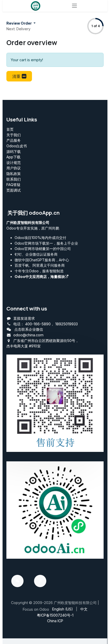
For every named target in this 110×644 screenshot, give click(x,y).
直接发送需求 (24, 318)
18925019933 (66, 324)
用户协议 (13, 168)
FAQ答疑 (13, 184)
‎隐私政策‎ (13, 173)
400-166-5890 (38, 324)
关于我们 (13, 135)
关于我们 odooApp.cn (33, 212)
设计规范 (13, 162)
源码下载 (13, 151)
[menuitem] (62, 609)
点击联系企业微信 (28, 329)
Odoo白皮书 (16, 146)
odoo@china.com (28, 335)
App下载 (13, 157)
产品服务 (13, 140)
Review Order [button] (19, 23)
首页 (10, 129)
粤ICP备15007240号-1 (55, 615)
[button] (19, 76)
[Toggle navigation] (74, 6)
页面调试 (13, 190)
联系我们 (13, 179)
